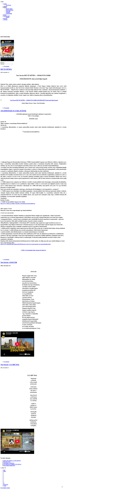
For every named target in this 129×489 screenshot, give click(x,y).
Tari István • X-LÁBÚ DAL (10, 364)
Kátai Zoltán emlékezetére (9, 465)
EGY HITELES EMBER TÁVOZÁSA (12, 464)
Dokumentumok (9, 10)
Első (4, 470)
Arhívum (5, 19)
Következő (5, 484)
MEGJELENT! (6, 461)
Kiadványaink (6, 16)
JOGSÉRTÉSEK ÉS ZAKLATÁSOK (13, 111)
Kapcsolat (8, 11)
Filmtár (7, 17)
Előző (4, 471)
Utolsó (4, 485)
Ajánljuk (8, 12)
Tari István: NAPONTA (8, 463)
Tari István (8, 5)
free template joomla (5, 487)
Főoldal (5, 3)
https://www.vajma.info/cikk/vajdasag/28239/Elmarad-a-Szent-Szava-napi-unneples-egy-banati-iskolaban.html (26, 244)
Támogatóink (9, 13)
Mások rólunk (9, 8)
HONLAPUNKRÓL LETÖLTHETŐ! (12, 460)
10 (3, 483)
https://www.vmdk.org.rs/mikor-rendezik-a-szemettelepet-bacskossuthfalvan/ (18, 203)
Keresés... (3, 62)
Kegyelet (5, 18)
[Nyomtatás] (6, 66)
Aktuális (5, 6)
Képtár (4, 14)
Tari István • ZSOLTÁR (9, 262)
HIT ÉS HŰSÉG (6, 69)
